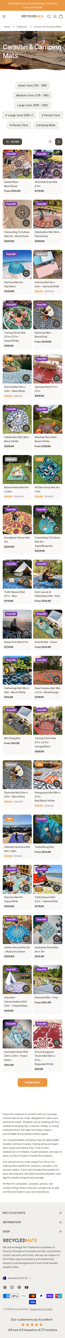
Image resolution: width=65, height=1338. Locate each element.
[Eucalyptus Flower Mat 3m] (17, 519)
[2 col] (58, 141)
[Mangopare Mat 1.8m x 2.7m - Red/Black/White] (47, 774)
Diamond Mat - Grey (46, 997)
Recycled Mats (20, 1309)
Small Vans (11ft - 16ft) (32, 85)
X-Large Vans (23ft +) (19, 115)
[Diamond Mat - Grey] (47, 979)
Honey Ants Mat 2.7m (16, 642)
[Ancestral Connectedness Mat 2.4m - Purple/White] (17, 979)
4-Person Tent (19, 125)
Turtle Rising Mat (44, 847)
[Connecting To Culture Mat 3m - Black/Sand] (17, 214)
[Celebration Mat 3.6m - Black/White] (17, 419)
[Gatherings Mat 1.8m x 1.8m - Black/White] (17, 670)
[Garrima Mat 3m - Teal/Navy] (17, 264)
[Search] (49, 16)
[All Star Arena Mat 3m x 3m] (47, 469)
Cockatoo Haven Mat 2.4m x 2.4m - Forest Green (16, 1056)
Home (7, 26)
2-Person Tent (51, 115)
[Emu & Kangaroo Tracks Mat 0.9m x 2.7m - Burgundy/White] (47, 1034)
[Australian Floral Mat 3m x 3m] (47, 929)
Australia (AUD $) (18, 1278)
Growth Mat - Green (46, 642)
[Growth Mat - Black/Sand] (17, 164)
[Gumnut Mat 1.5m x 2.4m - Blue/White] (17, 369)
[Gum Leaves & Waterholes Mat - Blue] (47, 574)
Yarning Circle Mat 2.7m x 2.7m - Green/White (14, 337)
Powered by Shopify (41, 1309)
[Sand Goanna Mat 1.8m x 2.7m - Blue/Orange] (47, 670)
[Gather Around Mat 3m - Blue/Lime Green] (17, 929)
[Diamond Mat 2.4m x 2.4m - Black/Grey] (17, 774)
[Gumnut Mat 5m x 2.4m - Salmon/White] (47, 264)
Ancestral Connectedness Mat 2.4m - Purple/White (15, 1001)
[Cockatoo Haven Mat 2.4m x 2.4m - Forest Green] (17, 1034)
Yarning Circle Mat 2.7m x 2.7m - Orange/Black (45, 742)
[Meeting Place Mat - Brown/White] (47, 419)
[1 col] (50, 141)
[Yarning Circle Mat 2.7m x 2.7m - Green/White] (17, 314)
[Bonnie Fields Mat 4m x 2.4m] (17, 469)
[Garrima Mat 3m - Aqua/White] (17, 879)
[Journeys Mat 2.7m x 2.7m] (47, 369)
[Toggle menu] (4, 16)
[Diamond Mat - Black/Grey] (47, 314)
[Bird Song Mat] (17, 720)
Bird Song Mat (12, 738)
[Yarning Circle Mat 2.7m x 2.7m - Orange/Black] (47, 720)
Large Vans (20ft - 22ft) (32, 105)
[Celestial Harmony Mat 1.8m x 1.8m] (17, 829)
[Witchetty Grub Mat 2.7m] (47, 164)
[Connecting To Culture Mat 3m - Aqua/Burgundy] (47, 519)
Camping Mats (45, 125)
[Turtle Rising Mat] (47, 829)
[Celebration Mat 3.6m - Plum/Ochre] (47, 214)
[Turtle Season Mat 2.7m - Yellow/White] (47, 879)
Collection (22, 26)
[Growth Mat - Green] (47, 624)
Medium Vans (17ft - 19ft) (32, 95)
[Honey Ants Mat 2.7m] (17, 624)
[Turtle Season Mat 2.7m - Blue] (17, 574)
